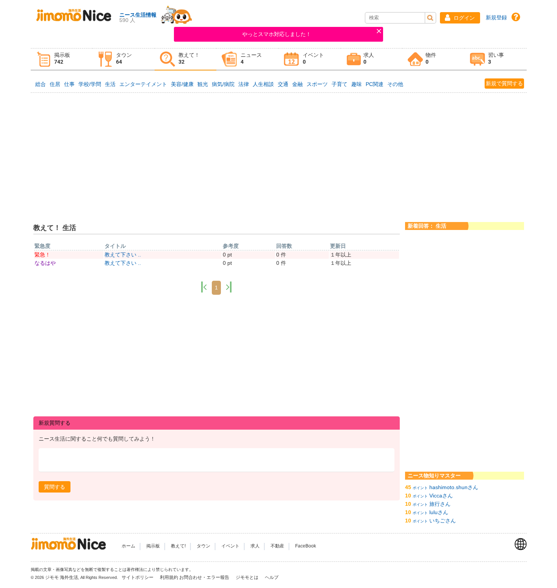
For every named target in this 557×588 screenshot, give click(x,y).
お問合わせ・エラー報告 (204, 577)
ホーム (128, 546)
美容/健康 (182, 84)
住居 (55, 84)
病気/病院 (223, 84)
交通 (283, 84)
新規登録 (496, 17)
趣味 (356, 84)
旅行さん (440, 504)
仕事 (69, 84)
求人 (255, 546)
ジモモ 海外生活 (61, 577)
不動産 (277, 546)
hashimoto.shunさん (453, 487)
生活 (110, 84)
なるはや (45, 263)
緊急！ (42, 255)
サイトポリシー (138, 577)
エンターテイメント (143, 84)
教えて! (178, 546)
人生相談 (263, 84)
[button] (460, 17)
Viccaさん (441, 496)
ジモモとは (248, 577)
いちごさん (442, 521)
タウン (203, 546)
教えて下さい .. (123, 255)
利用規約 (169, 577)
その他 (395, 84)
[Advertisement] (278, 151)
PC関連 (374, 84)
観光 (202, 84)
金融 (297, 84)
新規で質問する (504, 83)
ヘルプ (271, 577)
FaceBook (305, 546)
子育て (339, 84)
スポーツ (317, 84)
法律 (243, 84)
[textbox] (217, 460)
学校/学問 (89, 84)
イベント (230, 546)
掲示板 (153, 546)
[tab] (62, 59)
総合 (40, 84)
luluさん (438, 512)
